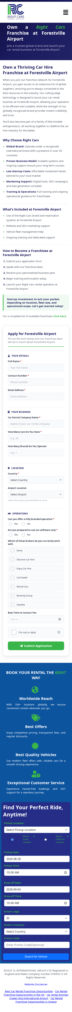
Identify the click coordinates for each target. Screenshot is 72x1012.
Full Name (14, 361)
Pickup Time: (12, 865)
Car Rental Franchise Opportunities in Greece (39, 999)
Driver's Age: (12, 911)
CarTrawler (22, 577)
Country (13, 473)
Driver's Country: (14, 925)
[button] (66, 12)
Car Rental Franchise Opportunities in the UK (35, 992)
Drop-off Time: (13, 896)
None (19, 550)
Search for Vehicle (36, 956)
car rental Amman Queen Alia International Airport (39, 996)
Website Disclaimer (36, 984)
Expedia (21, 604)
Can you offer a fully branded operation (31, 519)
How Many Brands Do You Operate (27, 446)
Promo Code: (12, 938)
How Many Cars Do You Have (25, 431)
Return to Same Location (29, 839)
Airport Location (17, 488)
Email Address (16, 390)
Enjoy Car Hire (24, 568)
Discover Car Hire (25, 559)
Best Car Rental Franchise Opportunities (29, 991)
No (28, 523)
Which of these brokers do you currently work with (34, 542)
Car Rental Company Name (24, 417)
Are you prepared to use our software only (32, 530)
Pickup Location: (14, 823)
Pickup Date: (11, 852)
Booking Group (25, 595)
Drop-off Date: (12, 882)
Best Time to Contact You (22, 612)
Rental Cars (22, 586)
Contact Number (18, 375)
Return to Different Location (62, 839)
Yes (16, 523)
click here (59, 316)
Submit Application (38, 646)
